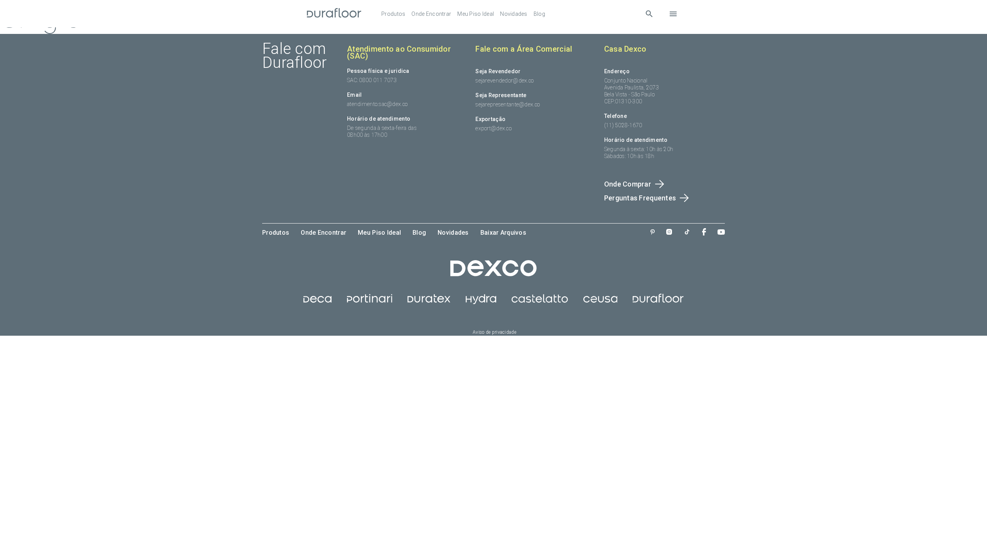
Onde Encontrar (431, 14)
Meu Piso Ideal (475, 14)
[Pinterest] (652, 232)
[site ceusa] (600, 302)
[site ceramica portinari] (369, 302)
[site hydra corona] (481, 302)
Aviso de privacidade (494, 332)
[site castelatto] (540, 302)
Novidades (513, 14)
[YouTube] (721, 232)
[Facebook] (704, 232)
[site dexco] (493, 274)
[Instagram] (669, 232)
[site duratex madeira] (429, 302)
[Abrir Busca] (649, 13)
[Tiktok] (687, 232)
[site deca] (317, 302)
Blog (539, 14)
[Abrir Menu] (673, 14)
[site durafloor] (658, 302)
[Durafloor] (334, 13)
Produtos (393, 14)
